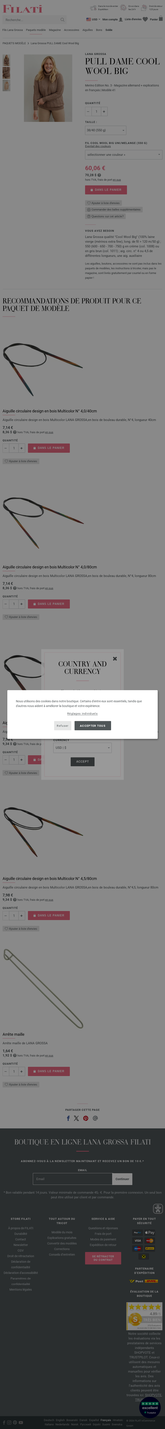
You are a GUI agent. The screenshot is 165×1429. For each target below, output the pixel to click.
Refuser (62, 725)
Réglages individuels (82, 713)
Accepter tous (92, 725)
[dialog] (82, 714)
